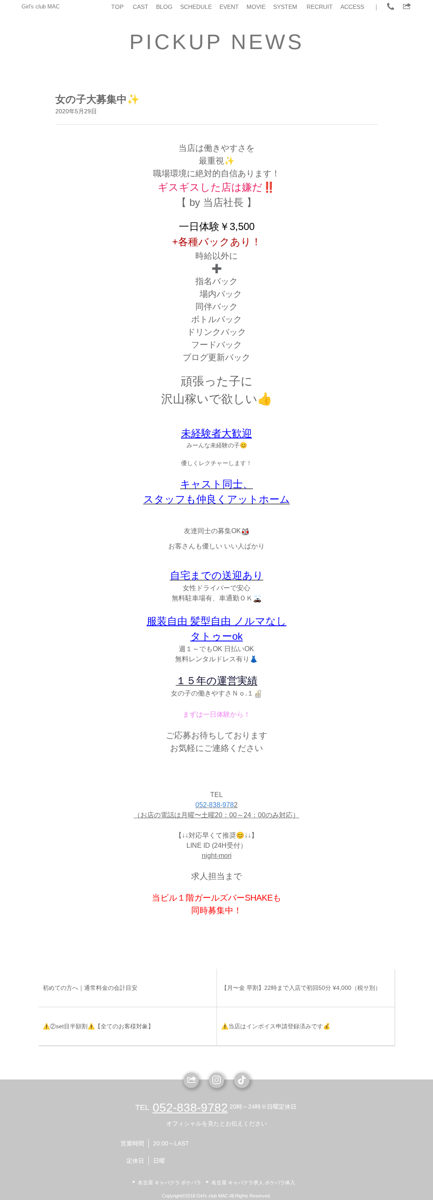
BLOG (164, 6)
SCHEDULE (196, 6)
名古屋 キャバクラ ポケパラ (169, 1183)
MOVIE (256, 6)
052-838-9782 (190, 1107)
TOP (117, 6)
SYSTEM (285, 6)
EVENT (229, 6)
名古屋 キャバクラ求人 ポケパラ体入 (253, 1183)
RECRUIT (320, 6)
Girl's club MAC (41, 6)
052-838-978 (214, 804)
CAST (140, 6)
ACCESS (352, 6)
